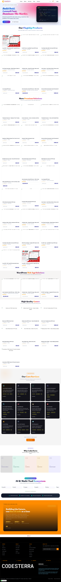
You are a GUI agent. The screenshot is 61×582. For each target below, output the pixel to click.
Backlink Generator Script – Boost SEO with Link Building (11, 158)
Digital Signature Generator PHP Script (48, 158)
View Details (11, 39)
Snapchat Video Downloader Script (28, 138)
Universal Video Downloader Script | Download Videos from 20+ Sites (49, 88)
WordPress (32, 69)
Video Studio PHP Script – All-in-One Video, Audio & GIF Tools (11, 181)
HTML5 (48, 90)
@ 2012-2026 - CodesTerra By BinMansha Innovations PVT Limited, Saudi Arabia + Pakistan (16, 578)
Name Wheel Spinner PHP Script (8, 341)
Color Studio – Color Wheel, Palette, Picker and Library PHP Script (49, 68)
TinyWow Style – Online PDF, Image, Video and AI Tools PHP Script (30, 68)
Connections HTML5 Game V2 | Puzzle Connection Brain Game (11, 362)
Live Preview (11, 41)
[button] (6, 487)
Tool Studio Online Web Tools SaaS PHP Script (49, 48)
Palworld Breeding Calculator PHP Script (29, 158)
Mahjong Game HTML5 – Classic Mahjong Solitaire (50, 341)
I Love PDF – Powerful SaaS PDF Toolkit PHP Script (11, 48)
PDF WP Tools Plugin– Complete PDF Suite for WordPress (30, 242)
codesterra (5, 49)
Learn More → (4, 396)
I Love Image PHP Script (6, 88)
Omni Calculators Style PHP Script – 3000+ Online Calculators (30, 88)
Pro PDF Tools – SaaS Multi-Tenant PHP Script (30, 48)
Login (57, 1)
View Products (15, 21)
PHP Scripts (13, 69)
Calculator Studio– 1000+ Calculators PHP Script (10, 222)
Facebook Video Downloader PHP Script (29, 201)
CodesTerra (18, 565)
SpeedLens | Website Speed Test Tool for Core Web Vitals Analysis (11, 138)
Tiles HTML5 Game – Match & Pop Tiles (28, 341)
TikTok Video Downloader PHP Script (8, 202)
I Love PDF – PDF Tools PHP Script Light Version (10, 263)
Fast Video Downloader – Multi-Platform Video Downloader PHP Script (11, 68)
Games (9, 322)
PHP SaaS (9, 49)
